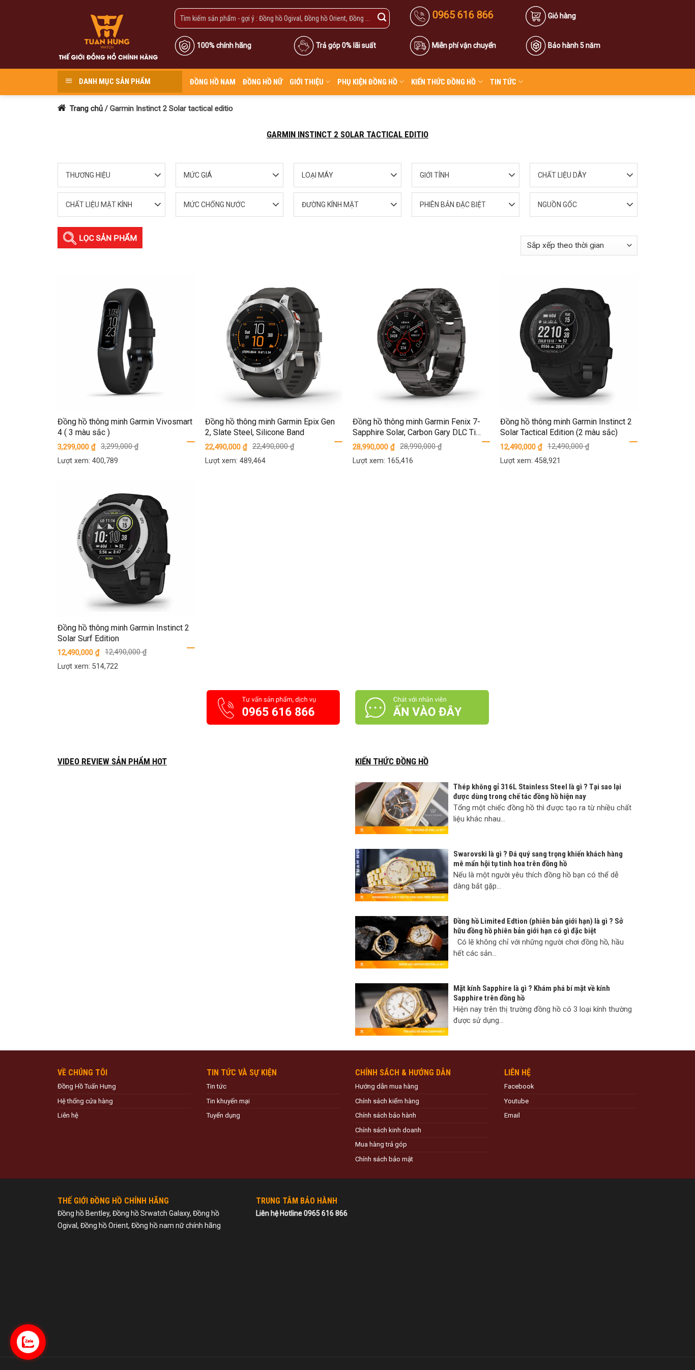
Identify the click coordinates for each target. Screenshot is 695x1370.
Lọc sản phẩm (107, 238)
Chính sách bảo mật (384, 1159)
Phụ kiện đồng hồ (367, 82)
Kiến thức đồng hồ (443, 82)
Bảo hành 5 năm (574, 45)
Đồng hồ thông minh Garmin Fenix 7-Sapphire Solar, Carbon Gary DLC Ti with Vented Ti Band (416, 427)
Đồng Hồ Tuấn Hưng (86, 1086)
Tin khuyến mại (228, 1101)
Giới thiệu (306, 82)
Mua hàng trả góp (381, 1144)
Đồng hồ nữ (262, 82)
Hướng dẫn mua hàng (386, 1086)
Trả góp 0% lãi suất (346, 45)
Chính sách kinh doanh (388, 1130)
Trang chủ (85, 108)
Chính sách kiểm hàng (387, 1101)
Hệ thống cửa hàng (85, 1101)
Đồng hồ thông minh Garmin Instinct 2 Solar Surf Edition (123, 633)
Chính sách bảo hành (385, 1115)
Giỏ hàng (562, 16)
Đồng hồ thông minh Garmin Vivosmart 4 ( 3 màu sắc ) (124, 427)
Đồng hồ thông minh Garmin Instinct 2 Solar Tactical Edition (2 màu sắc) (566, 427)
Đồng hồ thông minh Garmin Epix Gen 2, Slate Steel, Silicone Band (270, 427)
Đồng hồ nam (213, 82)
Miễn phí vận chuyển (464, 45)
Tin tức (503, 82)
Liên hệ (67, 1115)
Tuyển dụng (223, 1115)
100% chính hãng (224, 45)
